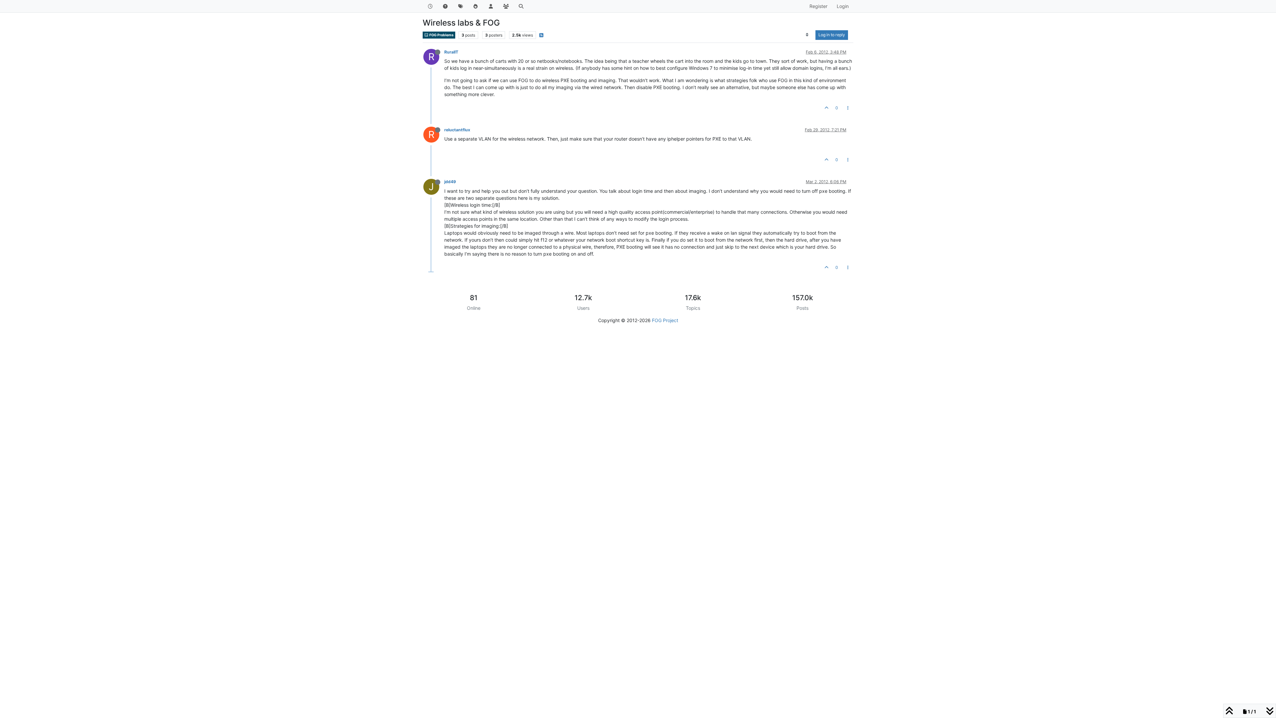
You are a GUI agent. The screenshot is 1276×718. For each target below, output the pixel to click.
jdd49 (450, 181)
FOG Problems (441, 35)
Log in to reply (831, 34)
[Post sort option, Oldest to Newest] (807, 35)
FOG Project (665, 320)
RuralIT (451, 52)
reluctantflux (457, 129)
